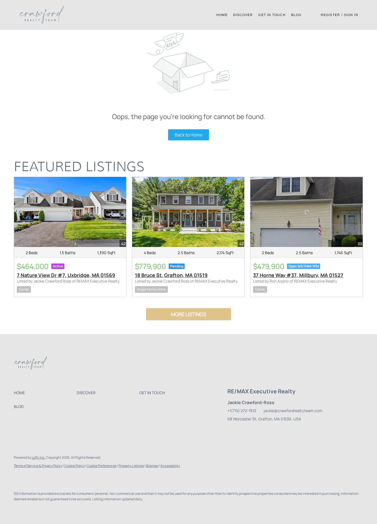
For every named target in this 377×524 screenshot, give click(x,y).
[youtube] (287, 431)
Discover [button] (243, 15)
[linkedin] (242, 431)
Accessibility (170, 465)
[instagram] (276, 431)
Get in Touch (271, 15)
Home (221, 15)
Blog (296, 15)
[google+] (298, 431)
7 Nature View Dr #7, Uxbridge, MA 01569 (66, 275)
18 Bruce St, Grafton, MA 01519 (171, 275)
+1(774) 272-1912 (241, 410)
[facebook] (231, 431)
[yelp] (265, 431)
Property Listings (131, 465)
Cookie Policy (74, 465)
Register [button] (330, 15)
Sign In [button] (351, 15)
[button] (42, 15)
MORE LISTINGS (188, 314)
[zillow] (253, 431)
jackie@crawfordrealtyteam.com (293, 410)
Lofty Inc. (39, 457)
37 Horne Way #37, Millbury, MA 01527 (298, 275)
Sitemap (152, 465)
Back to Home (188, 135)
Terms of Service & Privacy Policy (38, 465)
